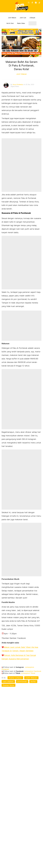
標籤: (4, 678)
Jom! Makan (12, 17)
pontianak (22, 681)
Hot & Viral (10, 23)
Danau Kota (8, 685)
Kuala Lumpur (15, 678)
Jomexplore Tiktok (28, 673)
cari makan (8, 681)
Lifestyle (32, 17)
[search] (29, 3)
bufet (33, 681)
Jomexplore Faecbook (32, 671)
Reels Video (21, 23)
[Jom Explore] (21, 6)
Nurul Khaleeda (18, 84)
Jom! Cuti (23, 17)
